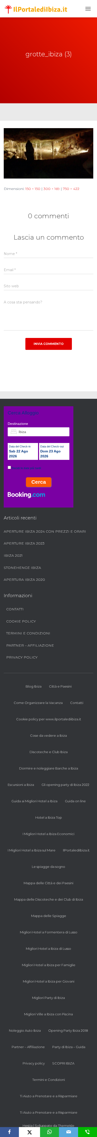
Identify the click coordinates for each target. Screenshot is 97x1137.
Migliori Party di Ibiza (48, 998)
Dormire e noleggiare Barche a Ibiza (48, 768)
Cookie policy (21, 621)
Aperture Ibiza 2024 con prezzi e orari (45, 531)
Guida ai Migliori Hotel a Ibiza (34, 801)
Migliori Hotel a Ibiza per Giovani (48, 981)
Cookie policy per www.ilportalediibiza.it (48, 719)
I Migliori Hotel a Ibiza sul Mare (31, 850)
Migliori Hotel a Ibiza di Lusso (48, 949)
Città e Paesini (60, 686)
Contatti (15, 609)
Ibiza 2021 (13, 555)
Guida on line (75, 801)
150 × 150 (32, 188)
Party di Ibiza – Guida (68, 1047)
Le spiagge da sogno (48, 867)
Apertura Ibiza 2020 (24, 579)
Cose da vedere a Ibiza (48, 735)
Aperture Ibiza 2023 (24, 543)
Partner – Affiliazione (30, 645)
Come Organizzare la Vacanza (38, 703)
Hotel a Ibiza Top (48, 817)
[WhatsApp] (49, 1132)
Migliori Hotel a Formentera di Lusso (48, 932)
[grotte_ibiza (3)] (48, 153)
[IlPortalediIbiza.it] (38, 8)
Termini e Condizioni (28, 633)
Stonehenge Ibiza (22, 567)
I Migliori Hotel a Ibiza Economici (48, 834)
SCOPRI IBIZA (63, 1063)
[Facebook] (9, 1132)
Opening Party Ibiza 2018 (68, 1030)
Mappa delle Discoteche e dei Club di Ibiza (48, 899)
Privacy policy (22, 657)
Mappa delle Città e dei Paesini (48, 883)
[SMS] (87, 1132)
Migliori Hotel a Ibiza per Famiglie (48, 965)
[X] (29, 1132)
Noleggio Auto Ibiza (25, 1030)
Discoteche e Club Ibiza (49, 752)
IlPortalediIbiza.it (76, 850)
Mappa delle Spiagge (48, 916)
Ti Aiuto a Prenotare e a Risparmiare (48, 1096)
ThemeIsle (66, 1126)
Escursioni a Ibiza (21, 785)
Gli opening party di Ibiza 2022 (65, 785)
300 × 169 (52, 188)
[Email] (68, 1132)
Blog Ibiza (34, 686)
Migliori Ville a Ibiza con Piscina (48, 1014)
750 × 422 (71, 188)
